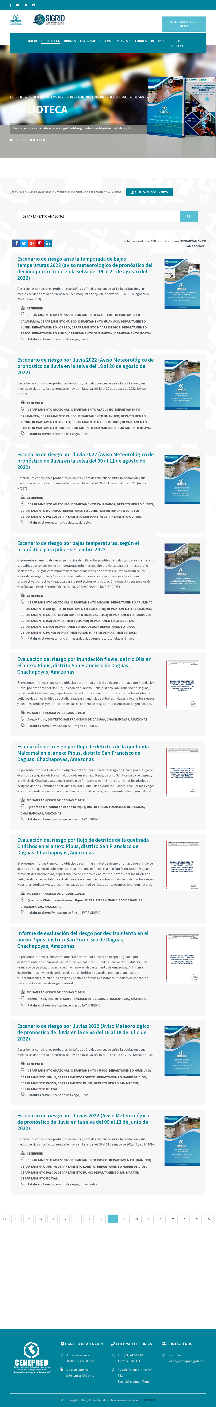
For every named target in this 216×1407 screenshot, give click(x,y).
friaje (84, 339)
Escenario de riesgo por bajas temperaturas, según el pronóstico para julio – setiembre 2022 (78, 546)
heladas (118, 638)
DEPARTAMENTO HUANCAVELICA (82, 615)
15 (64, 1219)
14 (52, 1219)
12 (28, 1219)
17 (88, 1219)
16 (76, 1219)
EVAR (109, 41)
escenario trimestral (66, 638)
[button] (207, 99)
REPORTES (158, 41)
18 (100, 1219)
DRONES (70, 41)
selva (87, 522)
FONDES (141, 41)
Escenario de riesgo (65, 339)
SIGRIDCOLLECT (177, 43)
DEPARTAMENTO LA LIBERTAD (112, 620)
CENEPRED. (147, 1400)
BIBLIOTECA (50, 41)
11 (16, 1219)
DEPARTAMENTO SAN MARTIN (90, 333)
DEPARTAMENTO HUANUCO (98, 321)
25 (184, 1219)
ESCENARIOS (89, 41)
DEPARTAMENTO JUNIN (81, 510)
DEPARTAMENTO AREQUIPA (40, 609)
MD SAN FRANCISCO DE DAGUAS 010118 (56, 713)
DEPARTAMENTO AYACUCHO (92, 315)
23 (160, 1219)
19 (112, 1219)
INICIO (32, 41)
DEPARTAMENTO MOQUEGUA (76, 626)
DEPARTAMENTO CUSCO (58, 321)
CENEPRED (35, 308)
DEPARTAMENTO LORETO (51, 327)
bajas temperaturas (96, 638)
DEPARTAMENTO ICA (35, 620)
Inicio (15, 140)
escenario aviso (62, 522)
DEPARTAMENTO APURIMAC (132, 602)
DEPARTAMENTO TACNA (120, 632)
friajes (129, 638)
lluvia (84, 434)
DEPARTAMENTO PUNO (49, 333)
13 (40, 1219)
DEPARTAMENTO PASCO (38, 516)
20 (124, 1219)
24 (172, 1219)
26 (196, 1219)
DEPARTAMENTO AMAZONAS (48, 315)
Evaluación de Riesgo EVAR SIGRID (75, 726)
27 (208, 1219)
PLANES (122, 41)
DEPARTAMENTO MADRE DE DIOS (96, 327)
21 (136, 1219)
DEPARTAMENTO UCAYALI (133, 333)
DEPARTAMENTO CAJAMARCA (93, 504)
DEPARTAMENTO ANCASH (90, 602)
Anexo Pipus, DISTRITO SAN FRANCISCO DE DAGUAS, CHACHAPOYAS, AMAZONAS (87, 719)
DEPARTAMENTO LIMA (36, 626)
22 (148, 1219)
